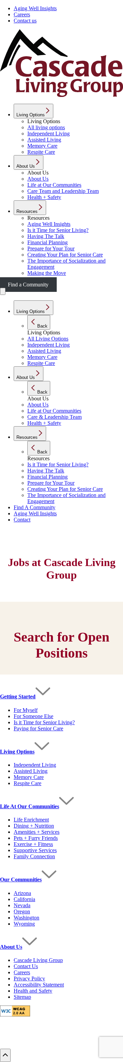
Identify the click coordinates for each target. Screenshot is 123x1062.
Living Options (17, 751)
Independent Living (35, 765)
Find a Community (28, 284)
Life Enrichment (31, 820)
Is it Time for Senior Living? (44, 722)
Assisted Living (30, 771)
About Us (11, 947)
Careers (22, 14)
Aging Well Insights (35, 8)
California (24, 899)
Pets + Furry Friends (36, 838)
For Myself (26, 710)
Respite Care (27, 783)
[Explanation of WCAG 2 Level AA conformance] (15, 1014)
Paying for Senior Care (38, 728)
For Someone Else (33, 716)
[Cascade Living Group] (61, 95)
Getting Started (18, 696)
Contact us (25, 20)
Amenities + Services (36, 832)
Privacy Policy (29, 978)
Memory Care (29, 777)
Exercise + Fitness (33, 844)
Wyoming (24, 924)
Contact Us (26, 966)
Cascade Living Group (38, 960)
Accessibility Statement (39, 985)
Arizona (22, 893)
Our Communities (21, 879)
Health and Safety (33, 991)
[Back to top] (5, 1055)
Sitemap (22, 997)
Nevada (22, 905)
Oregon (22, 911)
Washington (26, 917)
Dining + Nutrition (34, 826)
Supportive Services (35, 850)
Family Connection (34, 856)
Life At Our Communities (29, 806)
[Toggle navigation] (2, 291)
